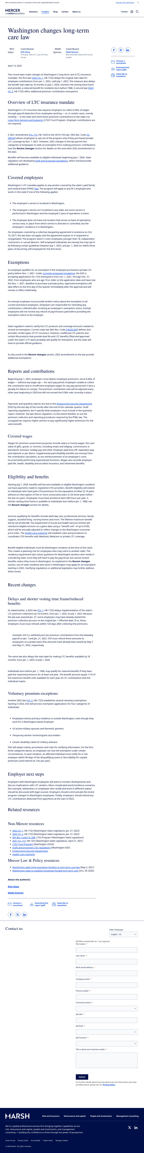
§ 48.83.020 (71, 329)
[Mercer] (15, 11)
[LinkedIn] (136, 1127)
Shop (55, 11)
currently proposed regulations (59, 273)
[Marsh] (17, 1116)
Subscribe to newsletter (62, 904)
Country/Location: (83, 1002)
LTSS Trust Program (22, 844)
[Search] (137, 11)
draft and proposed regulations (51, 161)
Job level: (79, 1026)
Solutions (33, 11)
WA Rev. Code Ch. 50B (23, 837)
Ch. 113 (33, 135)
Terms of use (10, 1140)
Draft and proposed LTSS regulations (31, 847)
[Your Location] (132, 11)
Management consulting (127, 1116)
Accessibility (35, 1140)
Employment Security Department (74, 403)
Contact (124, 11)
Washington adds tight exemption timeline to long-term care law (46, 867)
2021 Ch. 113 (19, 841)
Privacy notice (23, 1140)
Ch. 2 (30, 700)
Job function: (81, 1037)
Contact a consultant (18, 904)
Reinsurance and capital (75, 1116)
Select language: (116, 929)
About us (76, 11)
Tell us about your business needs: (90, 1049)
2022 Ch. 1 (37, 78)
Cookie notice (48, 1140)
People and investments (101, 1116)
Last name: (80, 955)
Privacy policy (109, 1085)
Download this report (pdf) (41, 904)
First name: (80, 944)
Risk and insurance (50, 1116)
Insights (45, 11)
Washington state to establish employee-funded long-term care (45, 870)
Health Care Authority (36, 533)
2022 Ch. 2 (17, 834)
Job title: (79, 1014)
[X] (129, 1127)
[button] (138, 3)
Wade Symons (72, 52)
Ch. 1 (40, 610)
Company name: (83, 979)
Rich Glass (25, 52)
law (36, 188)
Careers (65, 11)
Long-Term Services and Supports (25, 120)
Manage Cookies (62, 1140)
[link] (10, 914)
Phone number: (82, 991)
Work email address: (84, 967)
